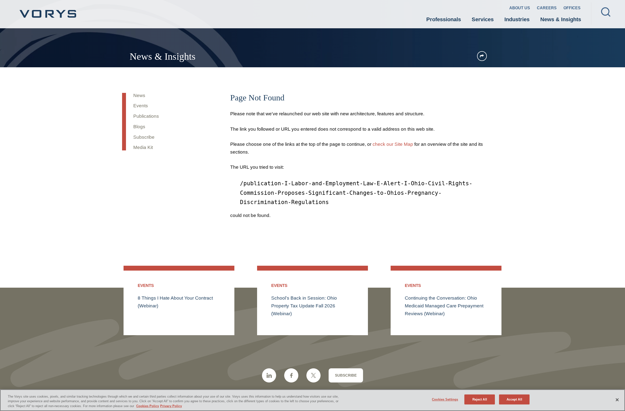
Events (140, 105)
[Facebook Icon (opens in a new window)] (291, 375)
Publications (146, 116)
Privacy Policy (171, 406)
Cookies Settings (445, 399)
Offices (572, 8)
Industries (517, 19)
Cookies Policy (147, 406)
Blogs (139, 126)
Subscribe (144, 137)
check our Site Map (393, 144)
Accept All (514, 399)
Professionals (443, 19)
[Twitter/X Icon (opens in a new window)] (313, 375)
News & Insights (560, 19)
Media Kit (143, 147)
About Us (519, 8)
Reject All (479, 399)
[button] (482, 56)
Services (483, 19)
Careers (547, 8)
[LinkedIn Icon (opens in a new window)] (269, 375)
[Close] (617, 399)
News (139, 95)
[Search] (605, 12)
